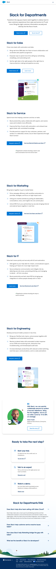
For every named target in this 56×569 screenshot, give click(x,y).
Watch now (21, 491)
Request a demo (13, 143)
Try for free (35, 33)
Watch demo (19, 33)
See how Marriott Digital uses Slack (34, 143)
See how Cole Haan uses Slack (32, 213)
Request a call (21, 475)
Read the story (34, 428)
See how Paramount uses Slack (28, 286)
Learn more (28, 71)
